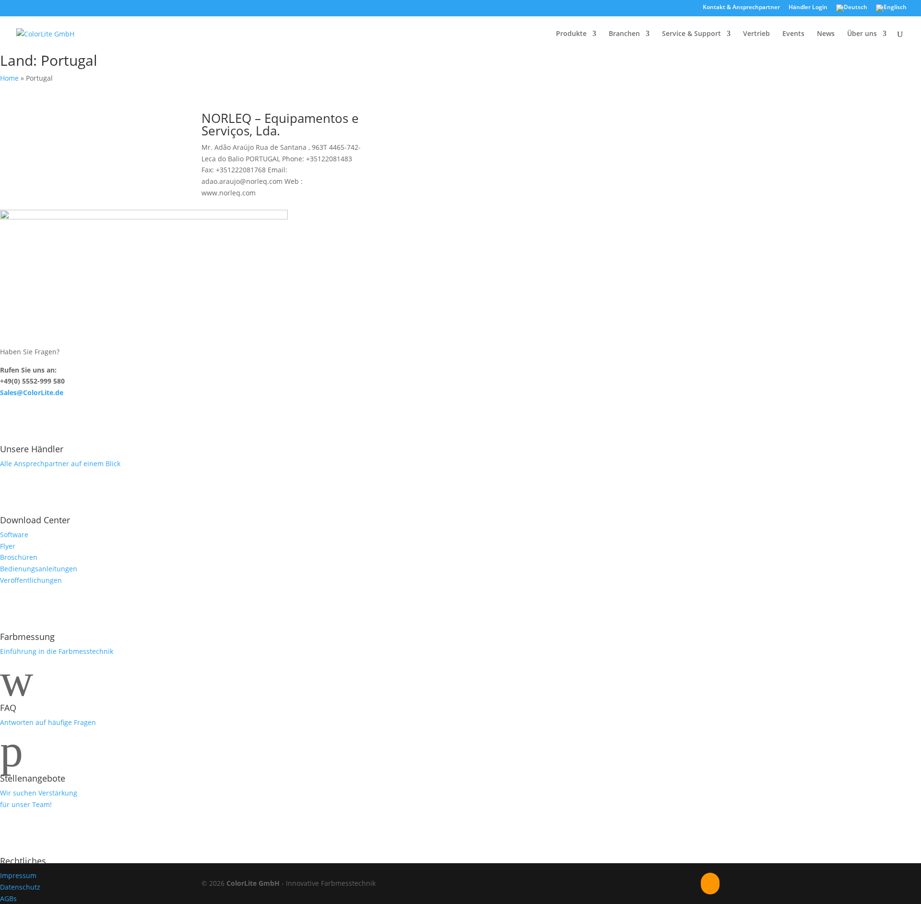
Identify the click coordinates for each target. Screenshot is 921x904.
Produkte (571, 34)
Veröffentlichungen (31, 580)
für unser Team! (26, 804)
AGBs (8, 898)
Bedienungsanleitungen (38, 568)
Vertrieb (756, 34)
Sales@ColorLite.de (31, 392)
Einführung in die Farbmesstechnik (56, 651)
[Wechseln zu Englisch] (891, 10)
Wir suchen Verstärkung (38, 792)
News (826, 34)
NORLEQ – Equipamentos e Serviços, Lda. (280, 124)
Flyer (7, 546)
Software (14, 534)
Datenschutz (20, 887)
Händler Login (808, 7)
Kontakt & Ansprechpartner (741, 7)
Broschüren (18, 557)
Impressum (18, 875)
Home (9, 78)
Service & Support (691, 34)
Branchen (624, 34)
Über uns (862, 34)
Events (793, 34)
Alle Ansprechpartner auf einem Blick (60, 463)
